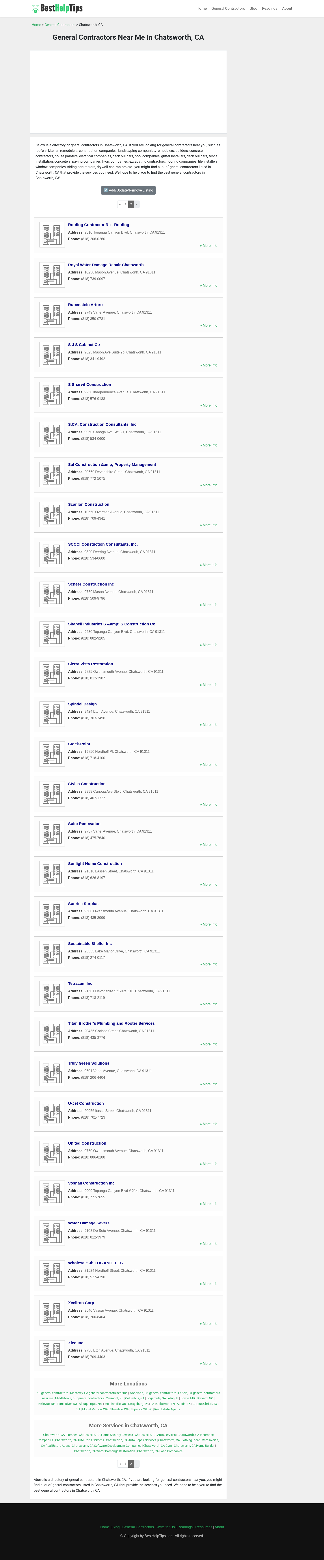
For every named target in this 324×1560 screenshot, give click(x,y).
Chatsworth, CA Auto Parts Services (79, 1440)
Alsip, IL (173, 1398)
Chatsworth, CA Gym (157, 1446)
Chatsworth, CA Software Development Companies (106, 1446)
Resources (203, 1527)
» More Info (208, 245)
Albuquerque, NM (90, 1404)
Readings (269, 8)
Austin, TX (184, 1404)
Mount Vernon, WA (95, 1409)
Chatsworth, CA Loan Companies (159, 1451)
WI (150, 1409)
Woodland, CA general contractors (152, 1393)
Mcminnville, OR (115, 1404)
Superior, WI (139, 1409)
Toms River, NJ (67, 1404)
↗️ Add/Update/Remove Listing (128, 190)
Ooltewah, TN (165, 1404)
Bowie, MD (188, 1398)
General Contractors (228, 8)
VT (78, 1409)
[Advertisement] (128, 92)
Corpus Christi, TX (205, 1404)
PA (152, 1404)
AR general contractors (52, 1393)
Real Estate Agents (167, 1409)
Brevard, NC (205, 1398)
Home (202, 8)
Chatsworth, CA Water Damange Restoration (104, 1451)
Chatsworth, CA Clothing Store (179, 1440)
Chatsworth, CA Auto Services (155, 1435)
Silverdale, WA (119, 1409)
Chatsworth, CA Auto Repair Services (131, 1440)
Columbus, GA (135, 1398)
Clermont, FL (114, 1398)
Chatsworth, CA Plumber (60, 1435)
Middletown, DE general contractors (79, 1398)
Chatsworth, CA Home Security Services (106, 1435)
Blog (253, 8)
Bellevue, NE (46, 1404)
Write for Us (165, 1527)
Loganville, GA (156, 1398)
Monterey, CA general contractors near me (98, 1393)
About (287, 8)
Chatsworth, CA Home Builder (194, 1446)
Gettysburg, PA (138, 1404)
